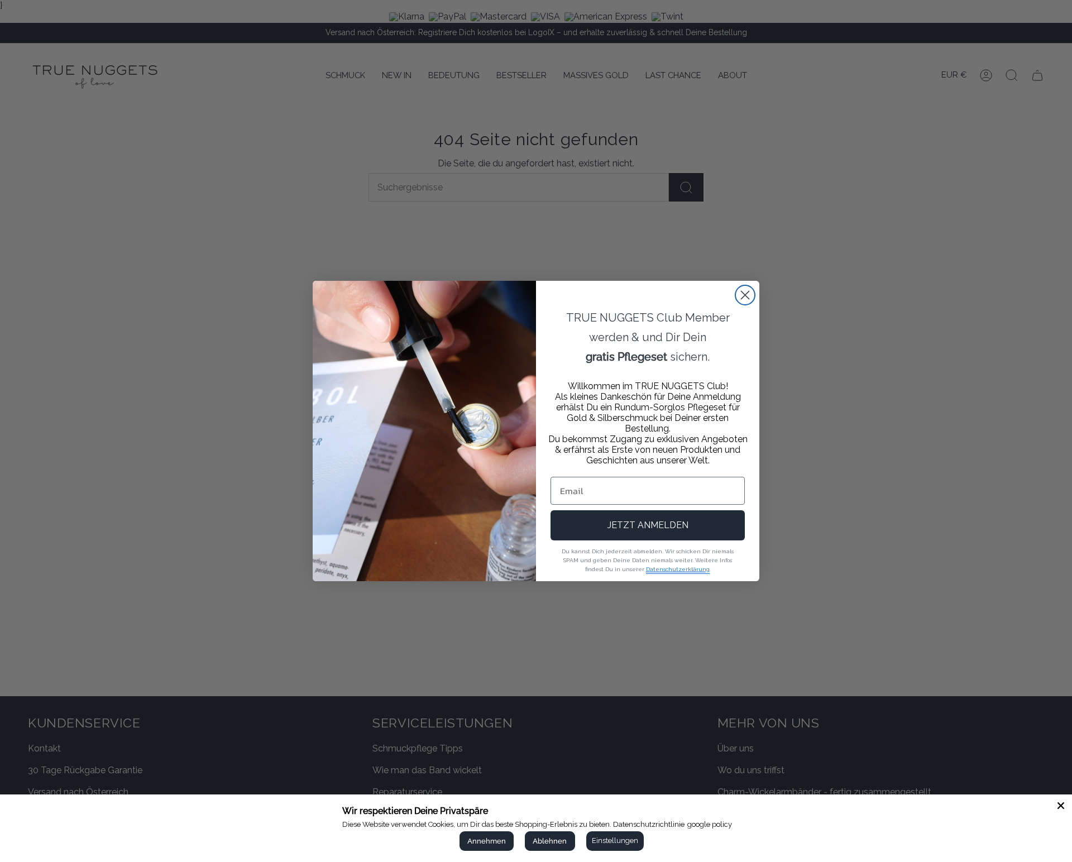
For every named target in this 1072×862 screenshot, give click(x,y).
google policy (709, 824)
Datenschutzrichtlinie (649, 824)
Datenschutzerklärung (678, 569)
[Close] (1060, 805)
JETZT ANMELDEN (647, 525)
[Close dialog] (745, 295)
